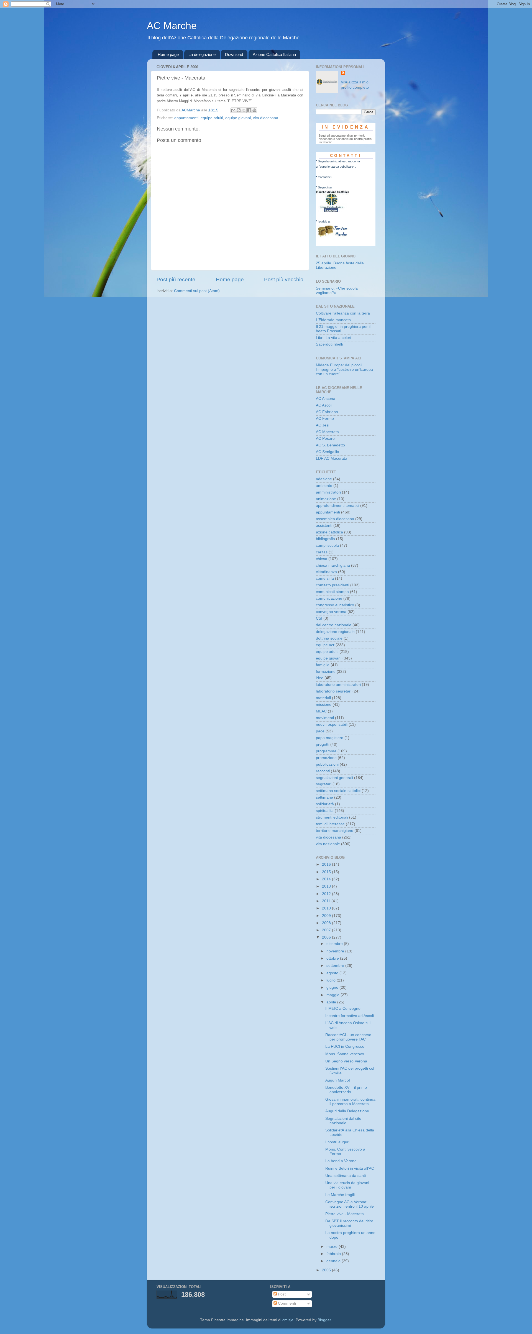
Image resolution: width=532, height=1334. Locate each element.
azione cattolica (329, 532)
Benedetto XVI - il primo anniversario (346, 1089)
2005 (327, 1270)
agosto (332, 973)
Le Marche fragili (340, 1195)
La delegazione (202, 54)
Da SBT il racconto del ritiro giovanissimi (349, 1223)
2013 (327, 886)
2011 (326, 901)
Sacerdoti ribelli (329, 344)
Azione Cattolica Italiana (274, 54)
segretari (323, 784)
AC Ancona (325, 399)
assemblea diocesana (335, 519)
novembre (335, 951)
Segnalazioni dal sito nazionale (343, 1120)
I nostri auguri (337, 1142)
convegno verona (331, 612)
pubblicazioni (327, 764)
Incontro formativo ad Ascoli (349, 1016)
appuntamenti (186, 118)
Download (234, 54)
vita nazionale (328, 844)
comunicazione (329, 598)
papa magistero (329, 738)
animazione (326, 499)
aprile (331, 1002)
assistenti (324, 525)
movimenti (325, 718)
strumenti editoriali (332, 817)
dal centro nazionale (333, 625)
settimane (324, 797)
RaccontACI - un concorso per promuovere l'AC (348, 1037)
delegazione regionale (335, 632)
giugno (332, 987)
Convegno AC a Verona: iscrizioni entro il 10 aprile (349, 1204)
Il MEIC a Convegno (342, 1008)
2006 (327, 937)
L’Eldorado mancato (333, 320)
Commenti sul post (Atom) (197, 291)
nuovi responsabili (331, 724)
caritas (322, 552)
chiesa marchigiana (333, 565)
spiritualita (325, 811)
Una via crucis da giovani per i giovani (347, 1185)
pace (320, 731)
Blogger (324, 1320)
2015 (327, 872)
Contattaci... (326, 177)
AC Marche (172, 25)
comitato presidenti (332, 585)
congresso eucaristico (335, 605)
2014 (327, 879)
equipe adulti (212, 118)
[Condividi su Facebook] (249, 110)
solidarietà (325, 804)
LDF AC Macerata (331, 458)
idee (319, 678)
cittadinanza (326, 572)
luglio (331, 980)
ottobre (333, 958)
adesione (324, 479)
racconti (323, 771)
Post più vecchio (283, 279)
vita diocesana (265, 118)
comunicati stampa (332, 592)
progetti (322, 744)
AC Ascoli (324, 405)
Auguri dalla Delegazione (347, 1111)
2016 (327, 864)
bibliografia (325, 539)
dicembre (335, 944)
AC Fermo (325, 418)
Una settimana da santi (345, 1176)
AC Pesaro (325, 438)
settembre (335, 966)
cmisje (287, 1320)
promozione (326, 758)
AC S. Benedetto (330, 445)
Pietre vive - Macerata (344, 1214)
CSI (319, 618)
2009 (327, 916)
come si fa (325, 578)
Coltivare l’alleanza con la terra (343, 313)
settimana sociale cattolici (338, 791)
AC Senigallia (327, 452)
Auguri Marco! (337, 1080)
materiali (323, 698)
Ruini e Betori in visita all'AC (349, 1168)
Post (281, 1294)
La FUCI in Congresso (344, 1046)
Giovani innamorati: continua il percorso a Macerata (350, 1101)
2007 (327, 930)
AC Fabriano (327, 412)
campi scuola (327, 545)
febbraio (334, 1254)
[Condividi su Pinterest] (254, 110)
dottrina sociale (329, 638)
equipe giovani (238, 118)
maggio (333, 995)
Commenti (286, 1303)
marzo (332, 1246)
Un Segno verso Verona (346, 1061)
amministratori (328, 492)
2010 (327, 908)
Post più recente (176, 279)
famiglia (322, 665)
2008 (327, 923)
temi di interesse (330, 824)
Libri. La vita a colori (333, 338)
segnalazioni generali (334, 778)
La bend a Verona (341, 1161)
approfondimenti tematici (337, 506)
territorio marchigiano (334, 831)
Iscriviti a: (324, 221)
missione (323, 704)
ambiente (324, 486)
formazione (326, 671)
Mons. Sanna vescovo (344, 1054)
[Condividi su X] (244, 110)
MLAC (321, 711)
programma (326, 751)
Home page (168, 54)
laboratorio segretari (333, 691)
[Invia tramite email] (233, 110)
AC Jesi (322, 425)
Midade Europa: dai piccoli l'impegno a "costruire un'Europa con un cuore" (344, 369)
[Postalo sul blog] (238, 110)
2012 (327, 894)
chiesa (321, 559)
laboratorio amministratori (338, 685)
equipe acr (325, 645)
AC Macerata (327, 432)
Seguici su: (325, 187)
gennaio (334, 1261)
